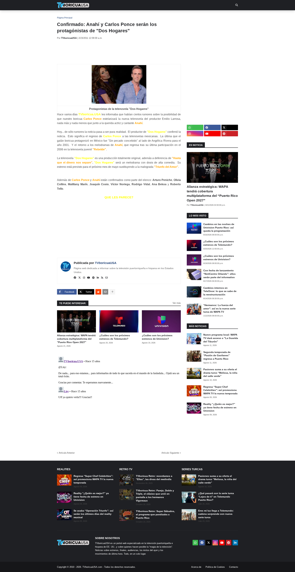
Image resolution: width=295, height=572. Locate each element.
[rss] (102, 278)
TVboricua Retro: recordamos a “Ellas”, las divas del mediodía (154, 478)
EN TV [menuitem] (94, 15)
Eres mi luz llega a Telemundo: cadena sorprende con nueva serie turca (216, 514)
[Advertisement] (119, 51)
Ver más (177, 303)
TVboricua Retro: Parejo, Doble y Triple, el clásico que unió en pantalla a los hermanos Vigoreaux (155, 495)
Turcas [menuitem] (128, 15)
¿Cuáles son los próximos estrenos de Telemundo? (114, 337)
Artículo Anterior (67, 453)
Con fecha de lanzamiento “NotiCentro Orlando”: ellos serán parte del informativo (219, 273)
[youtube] (88, 278)
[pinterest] (93, 278)
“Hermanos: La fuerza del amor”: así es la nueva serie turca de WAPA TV (219, 308)
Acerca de (196, 567)
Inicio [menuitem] (63, 15)
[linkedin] (98, 278)
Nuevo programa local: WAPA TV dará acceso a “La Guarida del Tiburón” (220, 338)
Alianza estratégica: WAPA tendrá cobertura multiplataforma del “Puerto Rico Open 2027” (76, 338)
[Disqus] (119, 398)
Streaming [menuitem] (145, 15)
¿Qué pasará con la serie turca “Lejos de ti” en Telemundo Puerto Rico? (216, 496)
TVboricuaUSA (105, 263)
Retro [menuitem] (182, 15)
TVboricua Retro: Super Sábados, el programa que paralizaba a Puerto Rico (155, 514)
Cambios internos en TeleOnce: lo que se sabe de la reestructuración (219, 291)
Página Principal (64, 18)
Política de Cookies (215, 567)
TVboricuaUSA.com (92, 567)
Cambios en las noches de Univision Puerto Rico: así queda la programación (218, 227)
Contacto (233, 567)
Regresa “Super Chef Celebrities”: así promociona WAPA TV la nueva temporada (220, 390)
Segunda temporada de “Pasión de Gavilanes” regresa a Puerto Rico (216, 355)
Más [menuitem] (193, 15)
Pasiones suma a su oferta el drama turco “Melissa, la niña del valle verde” (220, 372)
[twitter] (79, 278)
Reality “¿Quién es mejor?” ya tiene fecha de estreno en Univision (219, 407)
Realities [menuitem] (112, 15)
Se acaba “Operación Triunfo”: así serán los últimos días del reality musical (93, 514)
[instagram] (84, 278)
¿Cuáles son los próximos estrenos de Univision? (157, 337)
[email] (106, 278)
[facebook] (75, 278)
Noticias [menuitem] (77, 15)
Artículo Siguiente (170, 453)
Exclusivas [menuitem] (165, 15)
